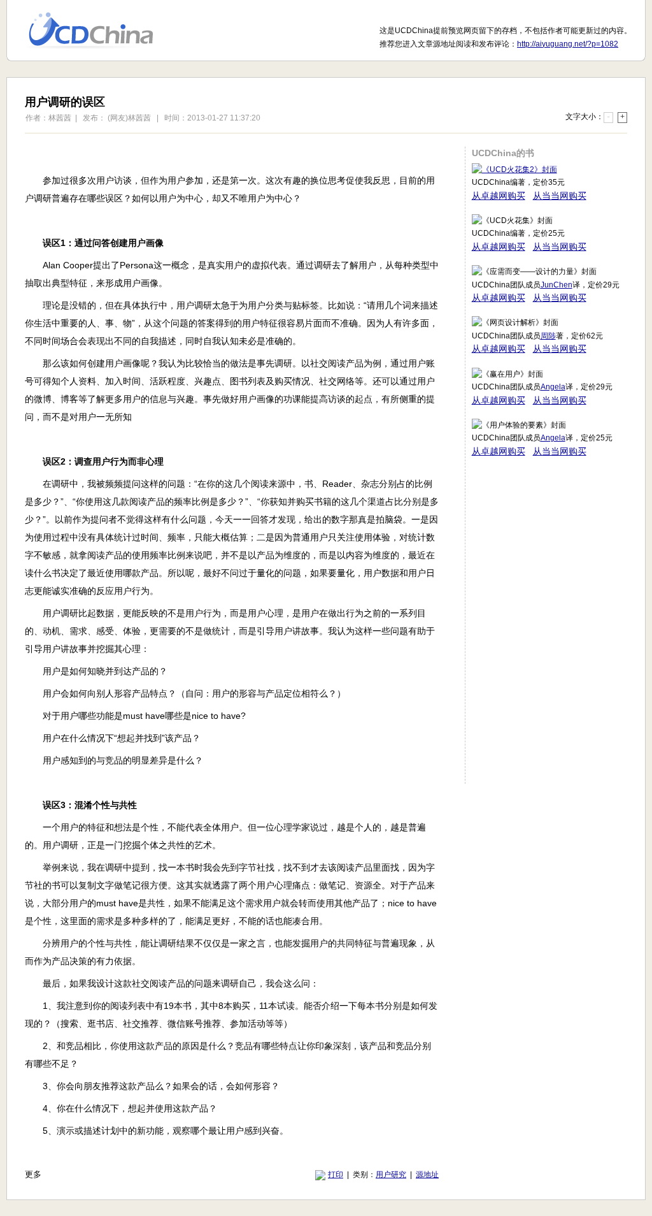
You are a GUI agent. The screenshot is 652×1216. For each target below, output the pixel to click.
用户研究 (391, 1174)
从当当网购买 (559, 196)
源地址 (427, 1174)
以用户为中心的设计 (99, 30)
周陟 (548, 335)
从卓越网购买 (498, 196)
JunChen (556, 284)
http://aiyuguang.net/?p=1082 (567, 44)
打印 (335, 1174)
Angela (553, 386)
